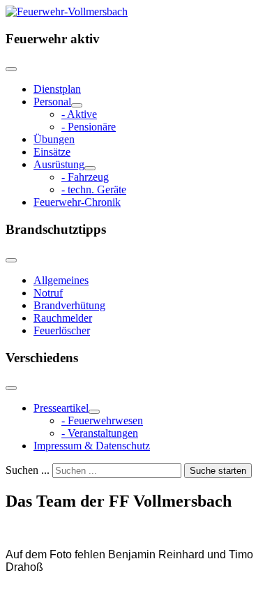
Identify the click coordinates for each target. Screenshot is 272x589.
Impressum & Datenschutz (91, 446)
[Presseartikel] (94, 412)
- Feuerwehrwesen (102, 420)
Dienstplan (57, 89)
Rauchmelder (62, 318)
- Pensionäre (88, 127)
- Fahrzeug (85, 177)
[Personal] (76, 105)
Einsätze (51, 152)
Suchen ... (28, 470)
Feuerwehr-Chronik (77, 202)
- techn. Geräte (93, 189)
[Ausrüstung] (90, 168)
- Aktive (79, 114)
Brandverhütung (69, 305)
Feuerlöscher (61, 330)
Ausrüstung (58, 164)
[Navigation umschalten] (11, 69)
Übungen (54, 139)
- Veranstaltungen (99, 433)
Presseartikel (61, 408)
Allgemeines (61, 280)
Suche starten (218, 470)
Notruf (48, 293)
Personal (52, 101)
